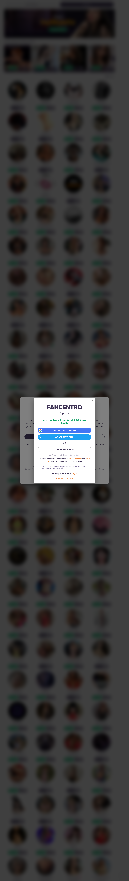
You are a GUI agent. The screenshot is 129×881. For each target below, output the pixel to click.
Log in (74, 473)
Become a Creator (64, 479)
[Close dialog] (92, 400)
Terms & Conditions (75, 458)
